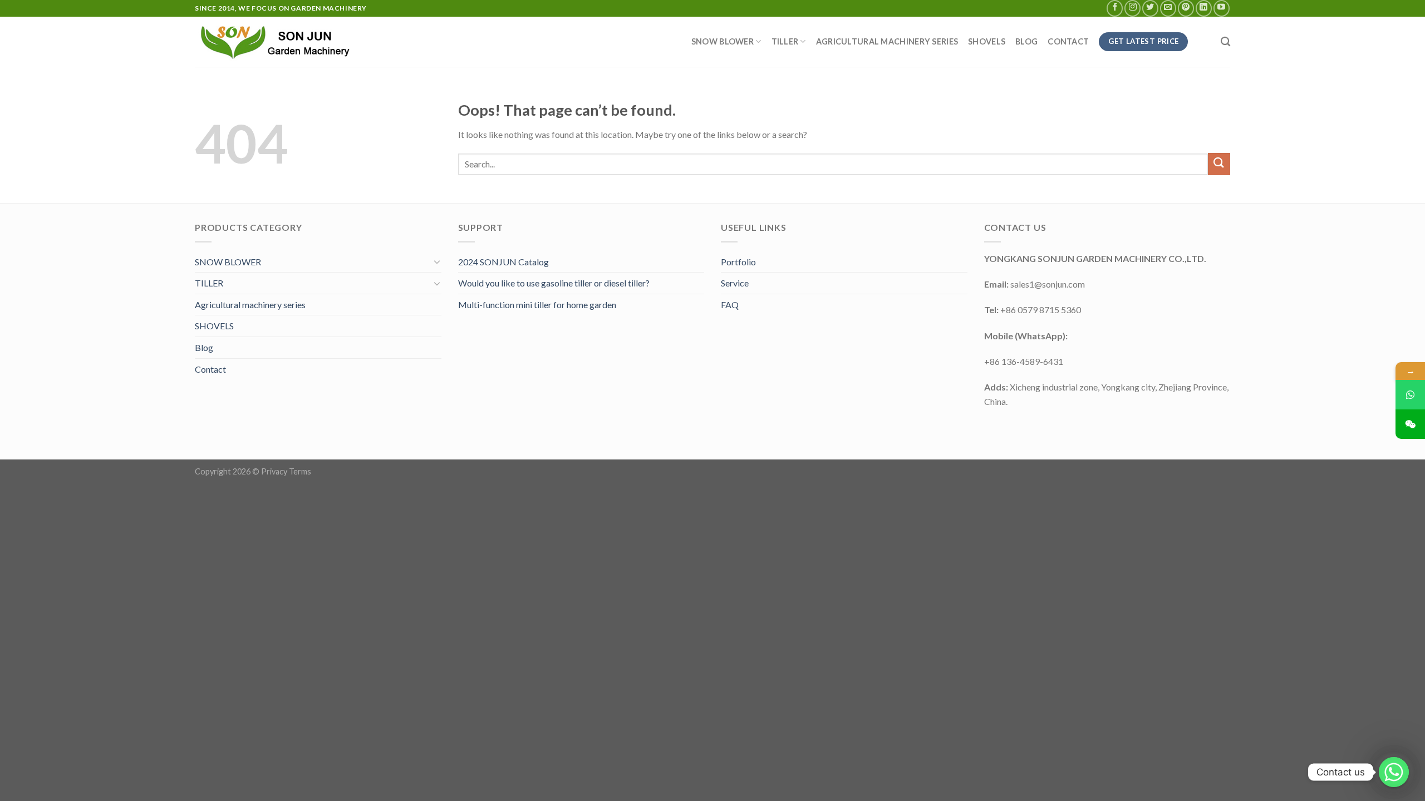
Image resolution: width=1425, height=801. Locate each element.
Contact (1068, 41)
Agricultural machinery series (887, 41)
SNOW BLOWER (722, 41)
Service (735, 283)
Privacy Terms (286, 471)
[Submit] (1219, 164)
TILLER (785, 41)
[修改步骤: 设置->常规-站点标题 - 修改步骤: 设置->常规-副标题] (278, 42)
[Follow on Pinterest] (1186, 8)
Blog (1026, 41)
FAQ (730, 304)
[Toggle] (437, 261)
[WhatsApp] (1410, 394)
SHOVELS (986, 41)
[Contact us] (1394, 772)
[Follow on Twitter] (1150, 8)
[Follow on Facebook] (1115, 8)
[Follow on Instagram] (1132, 8)
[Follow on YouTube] (1221, 8)
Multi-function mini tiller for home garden (537, 304)
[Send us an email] (1168, 8)
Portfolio (738, 261)
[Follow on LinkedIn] (1204, 8)
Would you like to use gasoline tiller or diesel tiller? (554, 283)
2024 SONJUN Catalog (503, 261)
